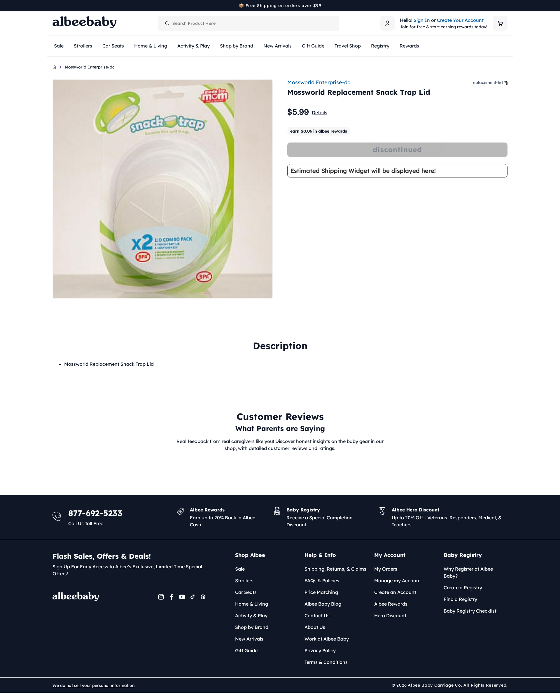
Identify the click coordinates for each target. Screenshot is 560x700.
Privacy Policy (320, 650)
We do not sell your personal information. (93, 685)
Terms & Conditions (326, 662)
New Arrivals (249, 639)
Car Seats (246, 592)
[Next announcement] (505, 5)
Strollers (244, 580)
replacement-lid (487, 82)
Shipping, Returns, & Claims (335, 569)
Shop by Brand (251, 627)
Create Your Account (460, 20)
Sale (240, 569)
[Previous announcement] (54, 5)
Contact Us (317, 615)
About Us (314, 627)
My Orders (385, 569)
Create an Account (395, 592)
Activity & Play (251, 615)
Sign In (422, 20)
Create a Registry (463, 587)
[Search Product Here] (167, 23)
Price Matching (321, 592)
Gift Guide (246, 650)
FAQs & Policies (321, 580)
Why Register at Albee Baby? (468, 572)
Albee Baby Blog (322, 604)
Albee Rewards (390, 604)
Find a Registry (460, 599)
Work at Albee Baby (326, 639)
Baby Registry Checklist (470, 611)
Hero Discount (390, 615)
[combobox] (248, 23)
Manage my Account (397, 580)
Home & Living (251, 604)
